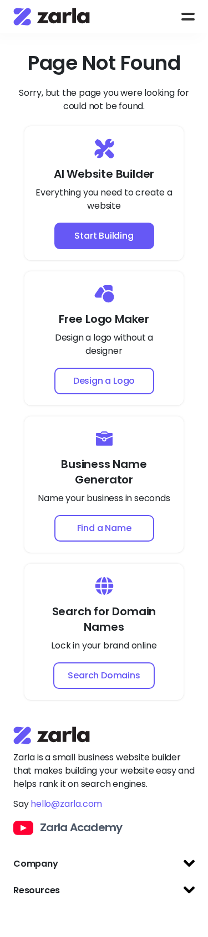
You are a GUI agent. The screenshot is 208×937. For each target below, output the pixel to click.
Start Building (103, 235)
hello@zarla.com (66, 803)
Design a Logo (104, 380)
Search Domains (104, 675)
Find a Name (104, 528)
